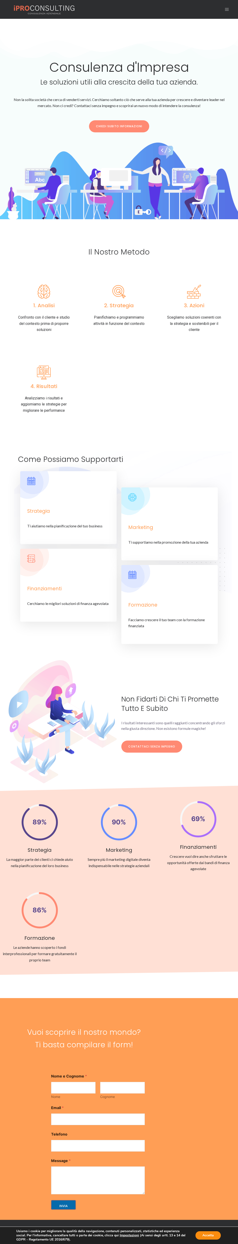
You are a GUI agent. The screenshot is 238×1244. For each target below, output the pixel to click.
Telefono (59, 1134)
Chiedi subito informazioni (119, 126)
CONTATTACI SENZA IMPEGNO (151, 746)
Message (61, 1161)
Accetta (208, 1235)
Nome (55, 1097)
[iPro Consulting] (43, 9)
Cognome (107, 1097)
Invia (63, 1206)
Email (57, 1108)
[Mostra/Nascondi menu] (227, 9)
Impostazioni (129, 1235)
